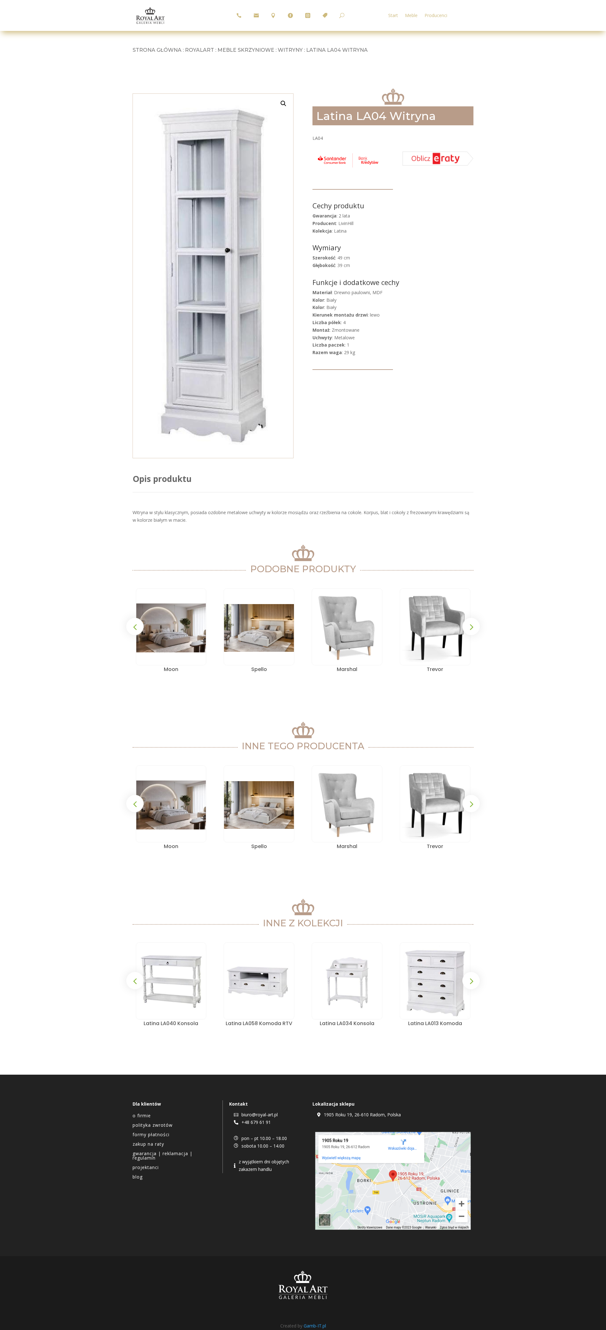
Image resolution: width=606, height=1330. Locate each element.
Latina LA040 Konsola (138, 1023)
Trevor (435, 669)
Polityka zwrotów (153, 1125)
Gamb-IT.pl (315, 1326)
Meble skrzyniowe (245, 50)
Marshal (347, 669)
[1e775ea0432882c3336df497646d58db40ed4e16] (347, 167)
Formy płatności (151, 1134)
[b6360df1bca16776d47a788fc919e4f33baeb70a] (437, 164)
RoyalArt (199, 50)
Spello (259, 669)
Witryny (290, 50)
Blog (138, 1177)
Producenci (436, 15)
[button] (283, 103)
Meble (411, 15)
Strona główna (157, 50)
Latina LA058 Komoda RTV (226, 1023)
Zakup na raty (148, 1144)
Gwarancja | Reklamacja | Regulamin (163, 1156)
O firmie (142, 1116)
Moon (171, 669)
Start (393, 15)
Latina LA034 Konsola (314, 1023)
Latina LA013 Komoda (402, 1023)
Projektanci (146, 1167)
